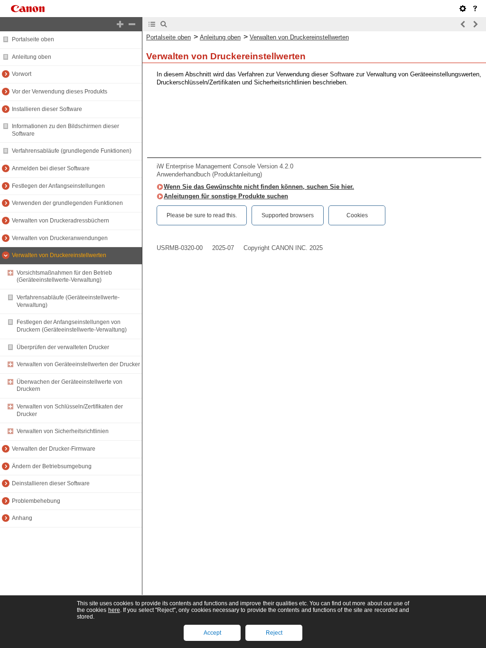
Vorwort (21, 74)
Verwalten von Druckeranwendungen (60, 238)
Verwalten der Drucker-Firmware (53, 448)
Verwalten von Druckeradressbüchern (60, 220)
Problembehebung (36, 501)
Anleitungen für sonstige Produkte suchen (226, 196)
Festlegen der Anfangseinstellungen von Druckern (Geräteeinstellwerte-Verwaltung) (72, 326)
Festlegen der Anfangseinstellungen (58, 186)
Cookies (357, 215)
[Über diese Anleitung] (475, 8)
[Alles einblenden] (120, 24)
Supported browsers (288, 215)
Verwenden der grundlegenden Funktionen (67, 203)
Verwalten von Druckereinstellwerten (59, 255)
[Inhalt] (152, 24)
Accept (212, 632)
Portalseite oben (33, 39)
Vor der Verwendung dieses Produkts (59, 91)
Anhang (22, 518)
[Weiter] (475, 24)
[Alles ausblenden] (132, 24)
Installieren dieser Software (47, 109)
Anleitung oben (31, 57)
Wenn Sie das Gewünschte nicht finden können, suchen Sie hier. (259, 186)
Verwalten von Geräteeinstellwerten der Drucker (78, 364)
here (114, 610)
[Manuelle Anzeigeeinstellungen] (463, 8)
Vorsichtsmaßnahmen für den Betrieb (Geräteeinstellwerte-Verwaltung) (64, 276)
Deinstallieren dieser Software (51, 483)
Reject (274, 632)
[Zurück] (463, 24)
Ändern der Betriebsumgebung (52, 466)
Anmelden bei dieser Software (51, 168)
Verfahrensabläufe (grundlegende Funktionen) (71, 151)
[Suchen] (164, 24)
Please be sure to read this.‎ (202, 215)
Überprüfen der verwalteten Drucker (63, 347)
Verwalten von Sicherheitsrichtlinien (63, 431)
